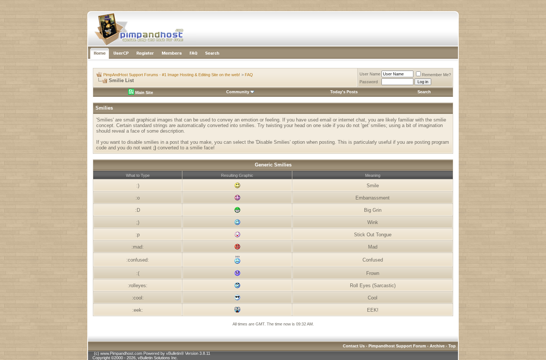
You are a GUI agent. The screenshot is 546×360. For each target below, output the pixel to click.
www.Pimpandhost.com (121, 353)
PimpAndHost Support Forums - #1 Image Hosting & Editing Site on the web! (171, 74)
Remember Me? (436, 74)
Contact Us (354, 346)
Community (237, 92)
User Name (370, 74)
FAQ (249, 74)
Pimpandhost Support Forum (397, 346)
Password (369, 82)
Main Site (143, 92)
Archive (437, 346)
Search (424, 92)
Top (452, 346)
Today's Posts (344, 92)
